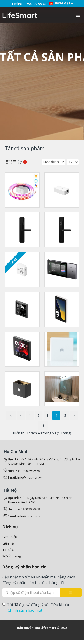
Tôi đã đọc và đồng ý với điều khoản (38, 607)
